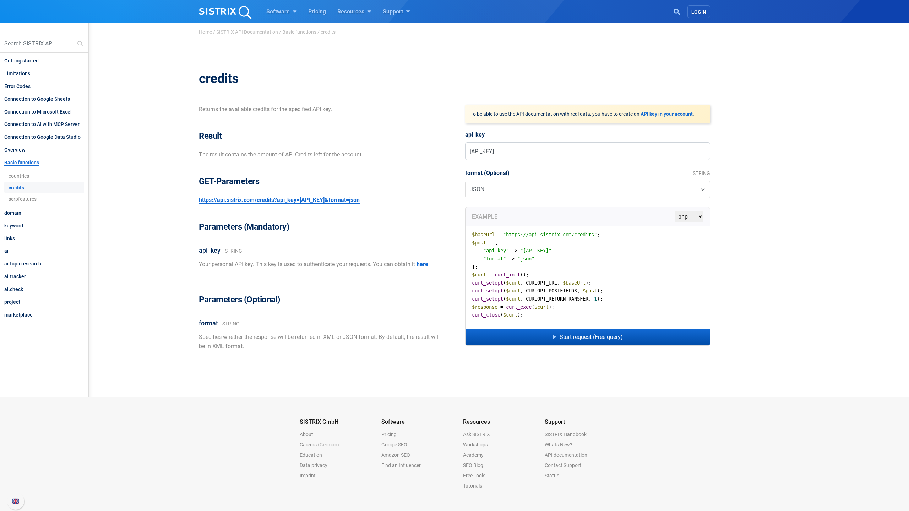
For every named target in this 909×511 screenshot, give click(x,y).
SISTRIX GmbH (319, 421)
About (306, 434)
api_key (475, 134)
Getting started (21, 61)
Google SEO (394, 444)
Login (698, 12)
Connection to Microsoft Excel (38, 112)
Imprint (308, 475)
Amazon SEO (395, 455)
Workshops (475, 444)
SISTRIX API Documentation (247, 32)
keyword (13, 226)
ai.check (13, 289)
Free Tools (474, 475)
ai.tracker (15, 276)
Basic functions (299, 32)
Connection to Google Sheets (37, 99)
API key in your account (667, 114)
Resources (351, 11)
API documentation (566, 455)
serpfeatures (23, 199)
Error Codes (17, 86)
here (422, 264)
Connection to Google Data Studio (42, 137)
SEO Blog (473, 465)
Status (552, 475)
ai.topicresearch (22, 264)
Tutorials (472, 486)
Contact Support (563, 465)
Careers (319, 444)
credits (16, 188)
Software (278, 11)
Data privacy (313, 465)
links (9, 238)
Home (205, 32)
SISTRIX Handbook (566, 434)
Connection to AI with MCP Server (42, 124)
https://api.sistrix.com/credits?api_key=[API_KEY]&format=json (279, 200)
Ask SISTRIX (476, 434)
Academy (473, 455)
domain (12, 213)
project (12, 302)
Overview (14, 150)
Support (393, 11)
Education (311, 455)
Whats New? (558, 444)
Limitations (17, 73)
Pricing (317, 11)
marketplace (18, 315)
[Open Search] (676, 11)
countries (19, 176)
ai (6, 251)
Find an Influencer (401, 465)
